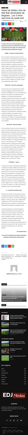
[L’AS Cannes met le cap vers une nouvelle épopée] (5, 324)
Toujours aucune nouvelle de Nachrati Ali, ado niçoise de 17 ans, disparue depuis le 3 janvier (18, 317)
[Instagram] (10, 420)
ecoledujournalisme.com (13, 427)
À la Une (7, 5)
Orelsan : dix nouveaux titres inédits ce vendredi (21, 255)
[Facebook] (2, 23)
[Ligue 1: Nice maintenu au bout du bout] (5, 358)
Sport (7, 7)
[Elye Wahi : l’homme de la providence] (5, 351)
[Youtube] (21, 420)
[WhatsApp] (12, 23)
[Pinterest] (9, 23)
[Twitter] (6, 23)
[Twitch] (14, 420)
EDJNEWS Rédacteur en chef (8, 20)
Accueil (2, 5)
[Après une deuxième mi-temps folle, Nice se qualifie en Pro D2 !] (5, 343)
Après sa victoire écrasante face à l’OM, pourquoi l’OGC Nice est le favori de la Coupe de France (18, 331)
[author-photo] (14, 271)
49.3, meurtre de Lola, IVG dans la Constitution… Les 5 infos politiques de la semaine (7, 257)
